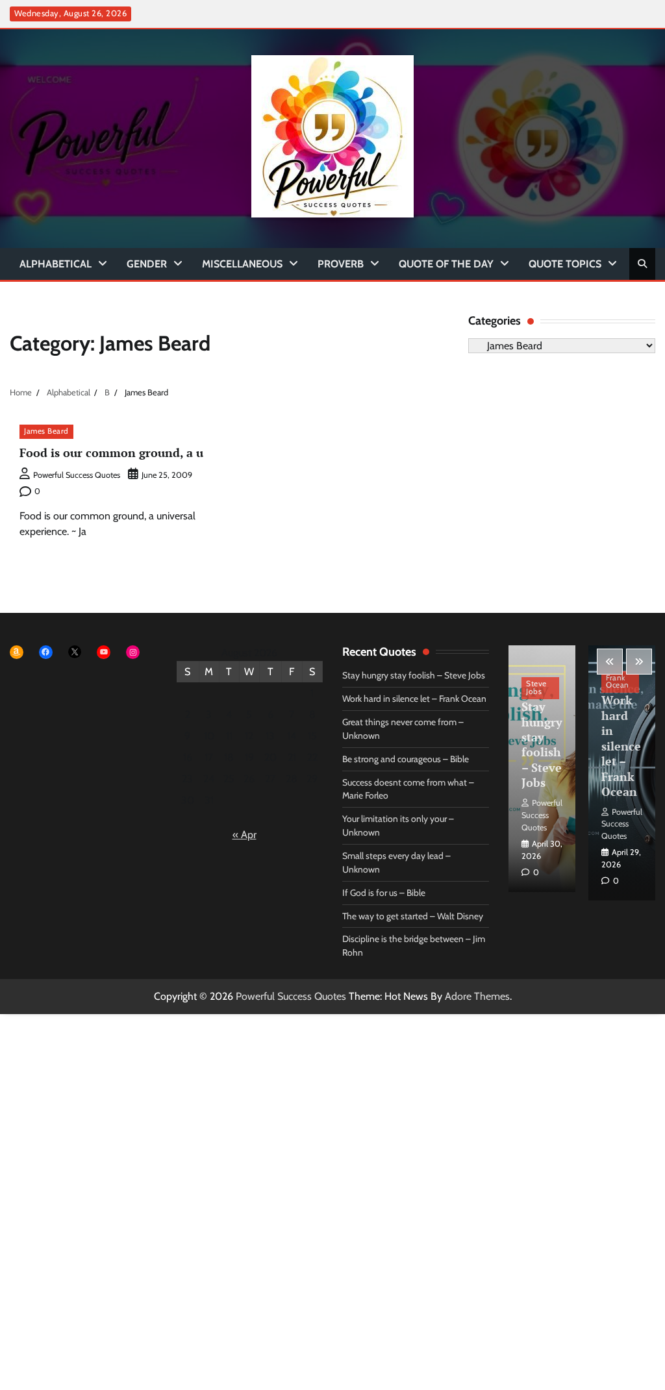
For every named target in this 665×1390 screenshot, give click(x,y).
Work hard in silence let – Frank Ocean (414, 698)
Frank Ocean (617, 681)
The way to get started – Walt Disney (412, 916)
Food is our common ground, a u (111, 452)
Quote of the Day (446, 264)
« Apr (244, 834)
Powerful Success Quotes (76, 475)
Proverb (341, 264)
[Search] (642, 263)
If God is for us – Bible (383, 892)
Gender (147, 264)
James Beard (46, 431)
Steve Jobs (536, 687)
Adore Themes (477, 996)
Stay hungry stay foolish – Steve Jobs (413, 675)
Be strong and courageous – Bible (405, 759)
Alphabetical (55, 264)
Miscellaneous (242, 264)
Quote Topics (565, 264)
